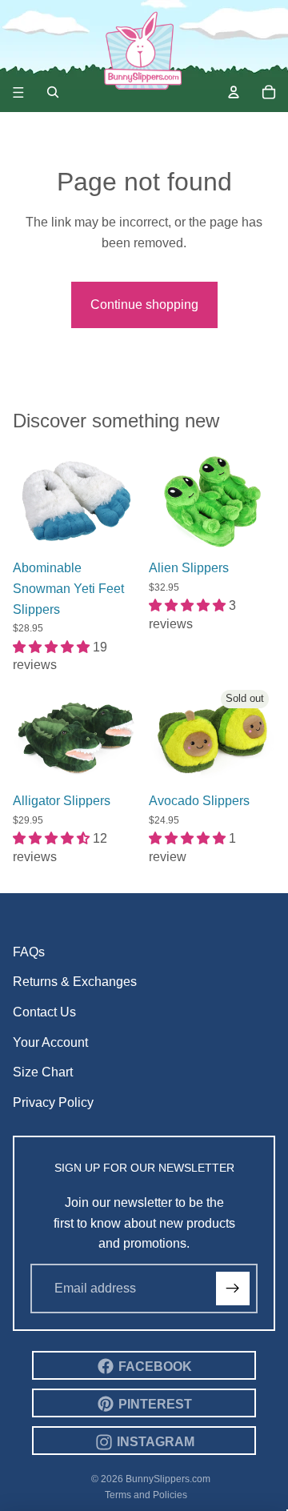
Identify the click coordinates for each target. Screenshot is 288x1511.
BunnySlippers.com (168, 1479)
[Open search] (52, 92)
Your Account (50, 1042)
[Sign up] (233, 1288)
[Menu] (18, 92)
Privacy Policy (53, 1102)
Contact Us (44, 1012)
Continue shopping (144, 304)
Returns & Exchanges (75, 981)
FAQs (29, 952)
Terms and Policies (146, 1495)
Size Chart (43, 1072)
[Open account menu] (233, 92)
